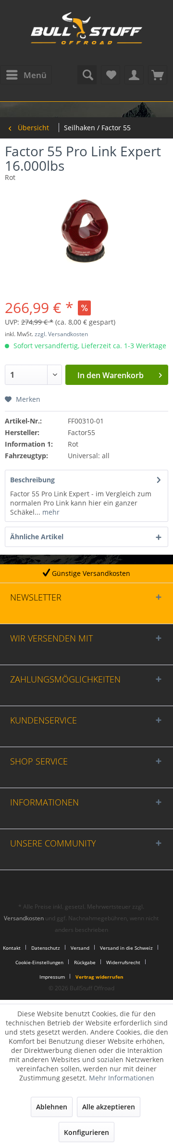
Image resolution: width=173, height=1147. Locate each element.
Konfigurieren (86, 1132)
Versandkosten (24, 918)
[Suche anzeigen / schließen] (87, 74)
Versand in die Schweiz (126, 947)
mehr (50, 512)
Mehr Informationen (121, 1077)
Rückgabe (85, 962)
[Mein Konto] (134, 74)
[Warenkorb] (157, 74)
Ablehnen (51, 1106)
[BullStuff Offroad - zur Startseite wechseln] (86, 33)
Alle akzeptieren (108, 1106)
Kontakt (12, 947)
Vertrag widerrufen (99, 976)
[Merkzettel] (110, 74)
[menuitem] (26, 74)
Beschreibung (32, 479)
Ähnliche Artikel (36, 536)
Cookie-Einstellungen (39, 962)
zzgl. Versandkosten (61, 334)
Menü (35, 75)
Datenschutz (45, 947)
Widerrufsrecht (123, 962)
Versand (80, 947)
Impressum (52, 976)
